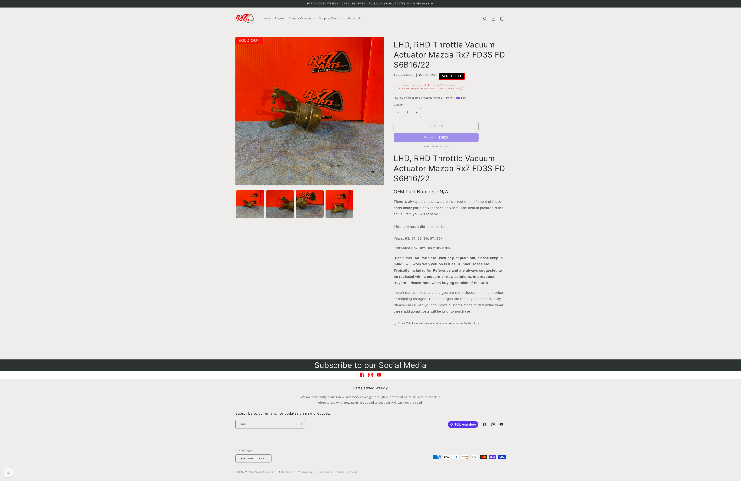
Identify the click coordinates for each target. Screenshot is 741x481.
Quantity (398, 104)
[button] (302, 18)
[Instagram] (370, 375)
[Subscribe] (300, 424)
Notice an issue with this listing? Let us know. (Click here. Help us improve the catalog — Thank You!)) (429, 87)
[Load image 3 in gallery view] (310, 204)
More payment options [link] (436, 146)
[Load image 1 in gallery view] (250, 204)
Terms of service (325, 472)
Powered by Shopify (265, 472)
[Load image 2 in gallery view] (280, 204)
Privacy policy (305, 472)
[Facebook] (362, 375)
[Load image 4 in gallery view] (339, 204)
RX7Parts (249, 472)
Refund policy (286, 472)
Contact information (347, 472)
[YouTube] (379, 375)
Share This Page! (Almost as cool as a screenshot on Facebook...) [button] (438, 323)
